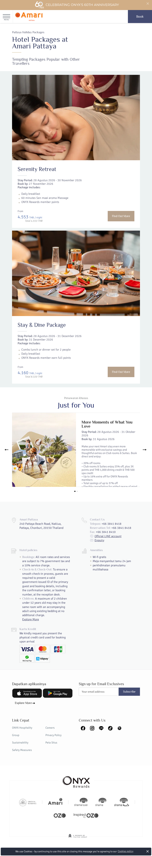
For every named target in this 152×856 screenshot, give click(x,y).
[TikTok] (110, 728)
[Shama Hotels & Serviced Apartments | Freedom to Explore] (101, 802)
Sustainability (20, 742)
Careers (50, 727)
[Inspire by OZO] (86, 815)
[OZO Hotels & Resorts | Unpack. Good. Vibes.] (59, 815)
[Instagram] (92, 728)
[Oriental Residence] (28, 802)
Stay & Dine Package (42, 325)
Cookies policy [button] (125, 851)
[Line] (101, 728)
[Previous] (7, 450)
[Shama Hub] (121, 802)
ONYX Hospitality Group (22, 731)
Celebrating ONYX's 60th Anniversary (82, 5)
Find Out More (121, 216)
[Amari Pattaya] (29, 16)
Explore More (30, 619)
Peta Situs (51, 742)
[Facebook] (83, 728)
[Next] (144, 450)
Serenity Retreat (37, 169)
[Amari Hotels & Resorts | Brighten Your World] (55, 802)
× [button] (148, 851)
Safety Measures (22, 750)
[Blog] (119, 728)
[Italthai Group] (78, 838)
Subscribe (129, 691)
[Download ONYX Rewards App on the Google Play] (58, 693)
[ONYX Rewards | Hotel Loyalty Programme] (76, 780)
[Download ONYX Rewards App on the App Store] (27, 693)
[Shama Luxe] (81, 802)
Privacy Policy (53, 735)
